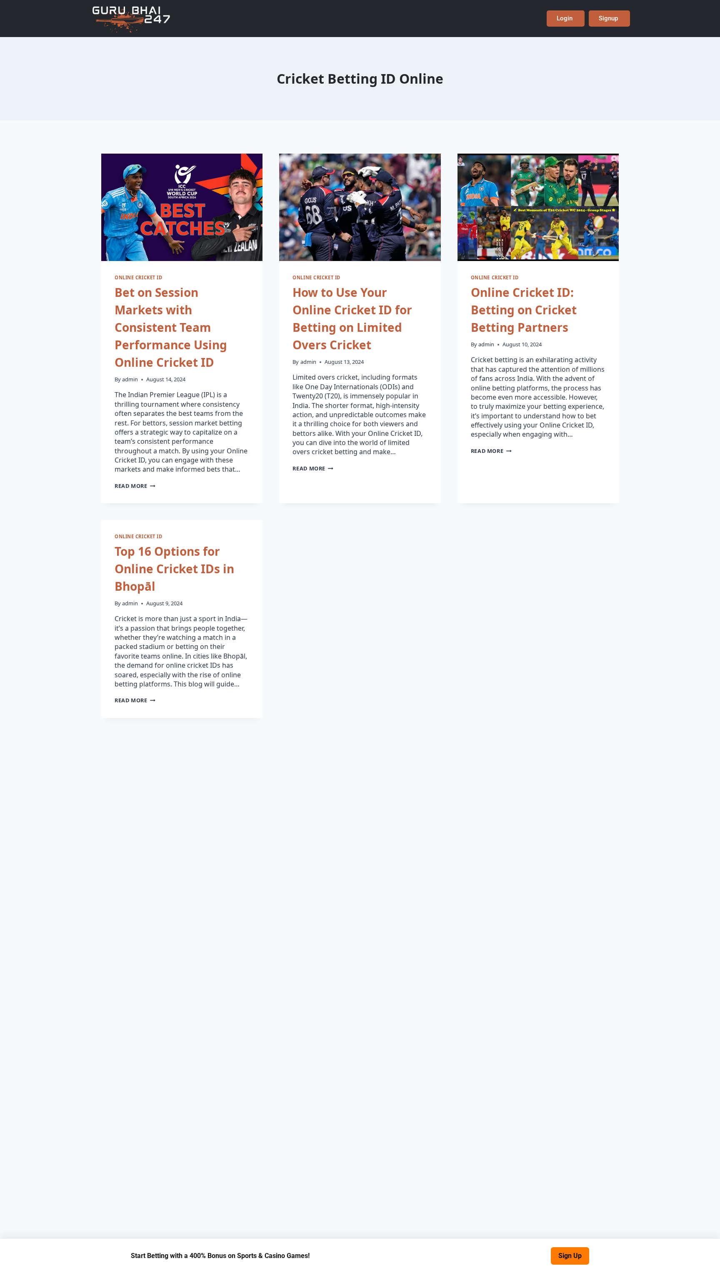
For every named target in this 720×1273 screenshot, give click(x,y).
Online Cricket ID (138, 277)
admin (130, 379)
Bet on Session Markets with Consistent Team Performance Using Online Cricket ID (171, 327)
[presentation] (181, 207)
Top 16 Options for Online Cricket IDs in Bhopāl (174, 568)
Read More (135, 486)
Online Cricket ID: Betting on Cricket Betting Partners (524, 309)
